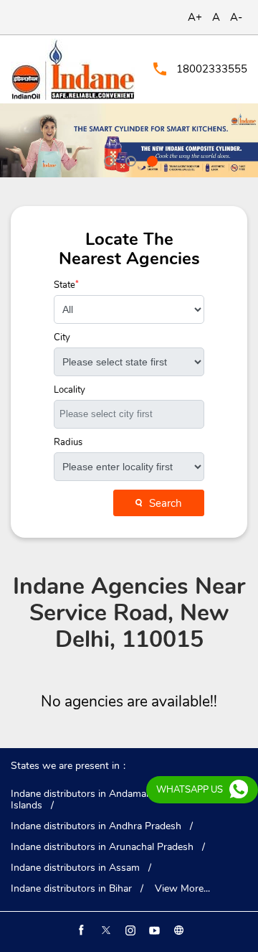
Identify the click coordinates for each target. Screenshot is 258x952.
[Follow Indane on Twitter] (104, 930)
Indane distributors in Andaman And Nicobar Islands (111, 799)
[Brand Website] (177, 930)
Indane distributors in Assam (75, 868)
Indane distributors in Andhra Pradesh (96, 826)
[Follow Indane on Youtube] (153, 930)
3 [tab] (150, 159)
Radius (68, 442)
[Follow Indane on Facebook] (80, 930)
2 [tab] (129, 159)
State (66, 285)
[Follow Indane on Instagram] (129, 930)
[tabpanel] (129, 140)
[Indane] (73, 69)
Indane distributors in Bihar (71, 889)
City (62, 337)
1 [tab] (107, 159)
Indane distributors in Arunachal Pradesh (102, 847)
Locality (69, 390)
